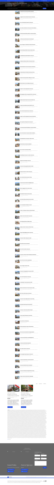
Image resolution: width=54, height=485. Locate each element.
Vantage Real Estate (14, 435)
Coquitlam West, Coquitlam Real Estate (10, 414)
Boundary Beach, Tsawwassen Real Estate (37, 410)
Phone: (36, 457)
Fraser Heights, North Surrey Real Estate (17, 417)
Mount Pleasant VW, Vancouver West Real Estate (33, 424)
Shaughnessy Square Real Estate (14, 429)
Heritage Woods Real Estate (11, 420)
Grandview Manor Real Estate (20, 418)
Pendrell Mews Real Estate (22, 426)
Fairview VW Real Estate (42, 416)
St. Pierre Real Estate (34, 430)
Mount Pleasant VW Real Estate (26, 424)
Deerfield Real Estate (30, 414)
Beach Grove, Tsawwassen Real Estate (27, 410)
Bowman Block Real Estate (43, 410)
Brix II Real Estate (20, 411)
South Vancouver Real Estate (13, 430)
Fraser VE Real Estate (25, 417)
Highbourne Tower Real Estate (15, 420)
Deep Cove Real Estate (26, 414)
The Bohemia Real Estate (29, 432)
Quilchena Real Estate (27, 427)
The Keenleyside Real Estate (32, 433)
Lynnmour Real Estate (26, 422)
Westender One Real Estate (9, 436)
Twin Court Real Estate (26, 434)
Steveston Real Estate (38, 430)
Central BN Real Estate (29, 412)
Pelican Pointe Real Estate (14, 426)
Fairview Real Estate (26, 416)
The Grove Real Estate (11, 433)
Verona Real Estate (22, 435)
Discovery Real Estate (43, 414)
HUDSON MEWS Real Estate (40, 420)
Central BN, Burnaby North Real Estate (34, 412)
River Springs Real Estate (16, 428)
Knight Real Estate (16, 421)
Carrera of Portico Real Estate (16, 412)
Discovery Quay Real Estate (39, 414)
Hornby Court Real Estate (24, 420)
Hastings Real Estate (38, 419)
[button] (11, 0)
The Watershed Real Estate (13, 434)
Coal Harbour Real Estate (33, 413)
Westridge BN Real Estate (27, 436)
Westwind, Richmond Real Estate (39, 436)
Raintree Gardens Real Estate (42, 427)
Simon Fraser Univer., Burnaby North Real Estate (32, 429)
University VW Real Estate (34, 434)
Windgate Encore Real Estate (9, 437)
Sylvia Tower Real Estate (11, 432)
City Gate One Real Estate (25, 413)
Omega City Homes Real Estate (34, 425)
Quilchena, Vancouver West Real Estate (36, 427)
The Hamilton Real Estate (15, 433)
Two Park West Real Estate (30, 434)
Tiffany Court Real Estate (17, 434)
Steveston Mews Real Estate (42, 430)
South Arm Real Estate (42, 429)
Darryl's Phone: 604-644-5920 (19, 0)
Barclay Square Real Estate (21, 410)
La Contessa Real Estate (33, 421)
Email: (42, 457)
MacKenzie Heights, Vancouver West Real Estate (37, 422)
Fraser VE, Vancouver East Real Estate (31, 417)
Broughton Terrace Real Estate (43, 411)
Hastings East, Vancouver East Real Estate (33, 419)
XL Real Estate (35, 437)
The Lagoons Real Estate (42, 433)
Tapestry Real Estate (14, 432)
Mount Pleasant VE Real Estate (13, 424)
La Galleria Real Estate (37, 421)
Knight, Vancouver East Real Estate (21, 421)
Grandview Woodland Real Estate (42, 418)
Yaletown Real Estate (42, 437)
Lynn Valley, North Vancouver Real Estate (20, 422)
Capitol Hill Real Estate (11, 412)
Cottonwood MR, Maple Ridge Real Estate (17, 414)
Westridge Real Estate (31, 436)
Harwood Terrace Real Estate (13, 419)
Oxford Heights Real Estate (39, 425)
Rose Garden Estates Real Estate (30, 428)
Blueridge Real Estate (32, 410)
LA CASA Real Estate (25, 421)
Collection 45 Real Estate (44, 413)
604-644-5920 (25, 471)
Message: (36, 460)
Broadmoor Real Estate (24, 411)
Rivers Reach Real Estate (26, 428)
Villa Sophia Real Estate (40, 435)
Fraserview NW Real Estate (36, 417)
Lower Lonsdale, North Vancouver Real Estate (13, 422)
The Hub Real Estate (28, 433)
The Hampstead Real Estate (20, 433)
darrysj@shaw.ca (25, 469)
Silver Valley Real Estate (26, 429)
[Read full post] (13, 388)
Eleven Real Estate (23, 416)
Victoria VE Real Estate (29, 435)
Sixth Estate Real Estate (38, 429)
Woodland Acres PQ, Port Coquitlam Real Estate (16, 437)
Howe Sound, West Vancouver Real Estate (34, 420)
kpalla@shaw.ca (11, 469)
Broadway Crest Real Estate (34, 411)
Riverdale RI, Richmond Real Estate (21, 428)
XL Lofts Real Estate (31, 437)
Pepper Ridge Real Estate (31, 426)
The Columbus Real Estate (40, 432)
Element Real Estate (11, 416)
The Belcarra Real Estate (24, 432)
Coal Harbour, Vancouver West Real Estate (38, 413)
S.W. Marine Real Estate (40, 428)
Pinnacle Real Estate (42, 426)
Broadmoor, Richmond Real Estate (29, 411)
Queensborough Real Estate (15, 427)
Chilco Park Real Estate (11, 413)
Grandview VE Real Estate (30, 418)
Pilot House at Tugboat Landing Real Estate (36, 426)
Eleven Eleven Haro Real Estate (19, 416)
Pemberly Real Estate (18, 426)
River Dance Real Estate (11, 428)
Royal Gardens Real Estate (35, 428)
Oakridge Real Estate (23, 425)
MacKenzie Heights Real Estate (30, 422)
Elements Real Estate (14, 416)
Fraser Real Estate (22, 417)
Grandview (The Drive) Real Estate (15, 418)
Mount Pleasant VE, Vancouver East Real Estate (20, 424)
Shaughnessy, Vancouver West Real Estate (20, 429)
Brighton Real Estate (17, 411)
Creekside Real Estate (23, 414)
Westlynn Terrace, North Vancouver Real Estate (21, 436)
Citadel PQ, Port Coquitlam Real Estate (20, 413)
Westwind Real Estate (35, 436)
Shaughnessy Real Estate (9, 429)
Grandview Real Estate (10, 418)
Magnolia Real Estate (43, 422)
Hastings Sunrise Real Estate (42, 419)
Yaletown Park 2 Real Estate (38, 437)
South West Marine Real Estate (18, 430)
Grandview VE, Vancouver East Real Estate (35, 418)
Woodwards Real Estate (22, 437)
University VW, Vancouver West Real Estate (40, 434)
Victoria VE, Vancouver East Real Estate (34, 435)
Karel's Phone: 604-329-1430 (11, 0)
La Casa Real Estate (29, 421)
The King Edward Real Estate (37, 433)
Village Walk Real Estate (44, 435)
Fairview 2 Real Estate (30, 416)
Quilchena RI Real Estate (31, 427)
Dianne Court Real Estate (34, 414)
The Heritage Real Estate (24, 433)
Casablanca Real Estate (20, 412)
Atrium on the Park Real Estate (16, 410)
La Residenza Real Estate (41, 421)
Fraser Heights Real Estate (12, 417)
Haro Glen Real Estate (9, 419)
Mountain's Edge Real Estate (40, 424)
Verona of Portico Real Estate (18, 435)
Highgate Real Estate (20, 420)
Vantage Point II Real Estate (9, 435)
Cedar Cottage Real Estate (25, 412)
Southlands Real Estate (22, 430)
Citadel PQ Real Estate (14, 413)
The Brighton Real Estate (33, 432)
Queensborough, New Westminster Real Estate (21, 427)
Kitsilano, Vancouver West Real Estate (12, 421)
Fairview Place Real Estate (34, 416)
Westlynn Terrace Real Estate (14, 436)
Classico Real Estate (29, 413)
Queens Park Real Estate (11, 427)
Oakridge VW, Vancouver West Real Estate (28, 425)
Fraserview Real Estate (40, 417)
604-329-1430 (11, 471)
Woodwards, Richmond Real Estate (27, 437)
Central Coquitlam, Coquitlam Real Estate (41, 412)
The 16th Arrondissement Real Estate (19, 432)
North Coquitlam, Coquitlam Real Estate (12, 425)
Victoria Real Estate (25, 435)
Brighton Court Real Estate (13, 411)
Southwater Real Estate (30, 430)
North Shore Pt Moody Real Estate (18, 425)
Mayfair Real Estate (12, 397)
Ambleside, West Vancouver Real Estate (10, 410)
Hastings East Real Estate (23, 419)
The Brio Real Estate (36, 432)
